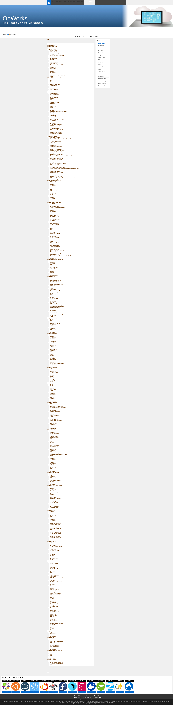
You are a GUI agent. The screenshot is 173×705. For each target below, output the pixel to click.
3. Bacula (50, 553)
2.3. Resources (52, 516)
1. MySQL (50, 368)
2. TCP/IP (50, 101)
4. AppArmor (51, 297)
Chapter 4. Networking (52, 92)
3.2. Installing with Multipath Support (56, 154)
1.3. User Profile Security (54, 281)
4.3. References (53, 120)
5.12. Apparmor (53, 601)
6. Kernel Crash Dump (53, 67)
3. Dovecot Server (52, 449)
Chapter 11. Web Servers (52, 333)
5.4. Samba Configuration (54, 247)
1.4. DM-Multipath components (55, 142)
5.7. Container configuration (55, 594)
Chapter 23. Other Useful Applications (55, 650)
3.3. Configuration (53, 557)
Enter (6, 691)
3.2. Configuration (53, 114)
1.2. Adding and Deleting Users (55, 280)
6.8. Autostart (52, 618)
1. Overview (51, 319)
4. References (51, 272)
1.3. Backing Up (53, 54)
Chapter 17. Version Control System (55, 485)
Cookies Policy (101, 76)
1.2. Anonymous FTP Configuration (56, 406)
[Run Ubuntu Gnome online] (15, 690)
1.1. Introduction (53, 182)
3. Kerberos (51, 228)
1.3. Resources (52, 664)
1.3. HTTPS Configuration (54, 338)
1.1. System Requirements (55, 51)
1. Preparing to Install (53, 50)
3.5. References (53, 455)
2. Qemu (50, 572)
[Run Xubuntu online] (91, 690)
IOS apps (100, 59)
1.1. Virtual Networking (54, 563)
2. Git (50, 493)
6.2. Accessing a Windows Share (56, 538)
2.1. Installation (52, 344)
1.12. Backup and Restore (55, 219)
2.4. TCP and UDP (53, 106)
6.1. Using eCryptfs (53, 312)
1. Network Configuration (53, 93)
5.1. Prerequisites (53, 123)
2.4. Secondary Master (54, 267)
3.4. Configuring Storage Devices (56, 157)
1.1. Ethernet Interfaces (54, 94)
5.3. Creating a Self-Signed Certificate (57, 306)
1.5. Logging (52, 210)
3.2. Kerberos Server (54, 231)
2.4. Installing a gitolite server (55, 498)
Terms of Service (101, 73)
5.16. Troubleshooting (54, 606)
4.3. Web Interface (53, 427)
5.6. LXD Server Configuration (55, 593)
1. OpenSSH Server (52, 181)
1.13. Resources (53, 220)
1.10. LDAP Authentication (55, 216)
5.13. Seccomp (53, 602)
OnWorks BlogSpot (102, 83)
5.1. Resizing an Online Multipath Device (57, 167)
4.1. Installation (52, 355)
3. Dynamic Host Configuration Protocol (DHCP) (58, 111)
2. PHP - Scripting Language (54, 342)
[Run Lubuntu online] (129, 690)
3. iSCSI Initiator (52, 418)
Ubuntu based (101, 45)
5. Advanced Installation (53, 62)
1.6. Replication (53, 211)
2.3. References (53, 479)
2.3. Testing (52, 346)
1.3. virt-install (52, 566)
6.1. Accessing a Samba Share (55, 537)
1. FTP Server (51, 403)
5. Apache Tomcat (52, 359)
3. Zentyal (50, 195)
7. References (51, 90)
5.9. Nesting (52, 597)
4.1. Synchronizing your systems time (57, 118)
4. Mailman (51, 457)
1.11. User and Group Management (56, 218)
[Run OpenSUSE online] (100, 690)
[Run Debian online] (81, 690)
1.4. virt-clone (52, 567)
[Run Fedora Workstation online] (62, 690)
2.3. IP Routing (52, 105)
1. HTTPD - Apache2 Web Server (55, 334)
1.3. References (53, 636)
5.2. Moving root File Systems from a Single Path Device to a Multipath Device (64, 168)
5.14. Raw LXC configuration (55, 603)
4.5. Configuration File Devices (55, 164)
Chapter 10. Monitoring (52, 318)
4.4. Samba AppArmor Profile (55, 528)
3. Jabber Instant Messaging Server (55, 480)
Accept (74, 703)
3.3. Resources (52, 521)
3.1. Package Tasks (53, 58)
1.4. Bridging (52, 98)
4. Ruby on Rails (52, 354)
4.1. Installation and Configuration (56, 581)
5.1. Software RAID (53, 63)
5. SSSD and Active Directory (54, 242)
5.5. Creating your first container (56, 592)
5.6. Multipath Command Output (56, 173)
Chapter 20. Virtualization (53, 560)
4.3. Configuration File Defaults (55, 162)
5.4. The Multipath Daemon (55, 171)
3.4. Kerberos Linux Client (55, 233)
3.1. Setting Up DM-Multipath (55, 153)
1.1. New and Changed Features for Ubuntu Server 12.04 (60, 138)
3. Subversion (51, 503)
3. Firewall (51, 288)
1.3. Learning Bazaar (54, 490)
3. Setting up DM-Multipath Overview (56, 151)
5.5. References (53, 366)
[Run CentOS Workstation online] (6, 690)
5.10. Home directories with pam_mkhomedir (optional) (60, 255)
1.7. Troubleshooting (53, 440)
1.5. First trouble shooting (54, 645)
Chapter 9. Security (51, 276)
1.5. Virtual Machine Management (56, 568)
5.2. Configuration (53, 362)
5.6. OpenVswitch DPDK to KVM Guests (57, 129)
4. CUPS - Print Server (53, 423)
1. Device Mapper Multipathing (54, 137)
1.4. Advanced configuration (55, 373)
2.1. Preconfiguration (54, 190)
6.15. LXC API (52, 627)
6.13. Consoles (52, 624)
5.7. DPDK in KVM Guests (54, 131)
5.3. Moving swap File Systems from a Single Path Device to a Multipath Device (65, 170)
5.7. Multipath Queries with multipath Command (59, 175)
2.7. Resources (52, 110)
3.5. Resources (52, 234)
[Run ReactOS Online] (25, 690)
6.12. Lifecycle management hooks (56, 623)
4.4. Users (52, 462)
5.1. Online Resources (54, 586)
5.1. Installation (52, 466)
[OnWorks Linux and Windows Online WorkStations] (49, 2)
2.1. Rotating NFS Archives (55, 550)
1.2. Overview (52, 140)
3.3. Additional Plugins (54, 331)
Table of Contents (51, 45)
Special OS (100, 52)
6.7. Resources (52, 76)
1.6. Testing (52, 438)
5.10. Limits (52, 598)
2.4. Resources (52, 194)
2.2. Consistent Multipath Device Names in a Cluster (60, 147)
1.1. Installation (52, 205)
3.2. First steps (52, 198)
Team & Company (101, 71)
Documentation (101, 66)
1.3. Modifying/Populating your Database (57, 207)
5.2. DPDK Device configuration (56, 124)
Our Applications (101, 55)
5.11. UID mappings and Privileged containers (58, 599)
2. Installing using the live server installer (56, 55)
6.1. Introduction (53, 68)
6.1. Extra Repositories (54, 89)
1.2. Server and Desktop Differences (57, 53)
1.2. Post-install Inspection (55, 206)
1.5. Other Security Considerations (56, 284)
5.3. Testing (52, 468)
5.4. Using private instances (55, 364)
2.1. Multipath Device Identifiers (56, 146)
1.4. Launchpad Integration (55, 492)
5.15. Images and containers (55, 605)
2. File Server (51, 512)
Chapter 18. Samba (51, 510)
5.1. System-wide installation (55, 360)
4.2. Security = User (53, 525)
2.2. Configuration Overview (55, 323)
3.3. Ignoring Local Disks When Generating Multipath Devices (61, 155)
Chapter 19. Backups (52, 541)
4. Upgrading (51, 59)
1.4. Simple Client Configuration (56, 644)
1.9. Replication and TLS (54, 215)
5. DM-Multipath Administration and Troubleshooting (59, 166)
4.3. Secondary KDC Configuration (56, 240)
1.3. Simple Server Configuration (56, 642)
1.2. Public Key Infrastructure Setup (56, 641)
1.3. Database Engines (54, 372)
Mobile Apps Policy (102, 80)
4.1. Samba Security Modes (55, 524)
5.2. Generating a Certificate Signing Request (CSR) (59, 305)
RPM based (100, 50)
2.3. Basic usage (53, 497)
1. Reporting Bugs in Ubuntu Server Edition (57, 660)
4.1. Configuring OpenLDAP (55, 237)
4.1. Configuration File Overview (56, 159)
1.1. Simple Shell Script (54, 544)
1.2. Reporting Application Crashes (56, 663)
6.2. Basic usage (53, 610)
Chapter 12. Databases (52, 367)
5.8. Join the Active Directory (55, 253)
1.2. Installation (52, 184)
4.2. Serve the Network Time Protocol (57, 119)
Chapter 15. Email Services (53, 429)
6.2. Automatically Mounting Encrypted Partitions (59, 314)
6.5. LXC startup (53, 614)
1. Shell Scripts (51, 542)
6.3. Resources (52, 540)
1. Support (51, 47)
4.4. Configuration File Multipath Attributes (58, 163)
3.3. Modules (52, 199)
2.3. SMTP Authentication (54, 445)
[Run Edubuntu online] (44, 690)
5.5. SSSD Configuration (54, 249)
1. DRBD (50, 632)
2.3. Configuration (53, 193)
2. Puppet (50, 189)
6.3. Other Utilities (53, 315)
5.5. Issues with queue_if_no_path (56, 172)
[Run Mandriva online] (119, 690)
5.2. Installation (52, 588)
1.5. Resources (52, 99)
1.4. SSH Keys (52, 186)
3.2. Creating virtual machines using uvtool (58, 577)
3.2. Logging (52, 271)
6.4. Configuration (53, 72)
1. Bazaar (50, 486)
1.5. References (53, 188)
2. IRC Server (51, 475)
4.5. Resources (52, 529)
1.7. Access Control (53, 212)
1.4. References (53, 547)
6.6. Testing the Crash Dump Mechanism (57, 75)
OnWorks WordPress (102, 85)
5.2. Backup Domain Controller (55, 533)
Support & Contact (98, 697)
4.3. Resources (52, 584)
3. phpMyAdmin (52, 392)
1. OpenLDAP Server (53, 203)
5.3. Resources (52, 534)
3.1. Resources (52, 658)
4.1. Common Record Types (55, 273)
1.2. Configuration (53, 337)
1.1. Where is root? (53, 279)
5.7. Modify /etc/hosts (54, 251)
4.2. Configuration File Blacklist (56, 160)
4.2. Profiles (52, 299)
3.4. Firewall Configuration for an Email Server (58, 454)
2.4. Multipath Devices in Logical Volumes (57, 150)
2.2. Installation (52, 192)
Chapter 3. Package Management (54, 77)
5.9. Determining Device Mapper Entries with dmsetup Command (62, 177)
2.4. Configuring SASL (54, 446)
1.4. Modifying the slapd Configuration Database (59, 208)
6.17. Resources (53, 629)
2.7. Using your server (54, 502)
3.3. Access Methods (54, 507)
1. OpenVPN (51, 638)
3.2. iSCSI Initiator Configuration (56, 420)
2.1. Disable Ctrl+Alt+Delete (55, 286)
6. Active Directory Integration (54, 536)
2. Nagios (50, 320)
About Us (99, 69)
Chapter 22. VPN (51, 637)
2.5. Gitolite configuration (54, 499)
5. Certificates (51, 302)
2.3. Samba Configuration (54, 225)
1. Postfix (50, 431)
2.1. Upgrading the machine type (56, 573)
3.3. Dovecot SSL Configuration (56, 453)
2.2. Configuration (53, 345)
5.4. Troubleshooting (53, 470)
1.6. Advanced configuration (55, 646)
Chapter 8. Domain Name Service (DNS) (55, 259)
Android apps (101, 62)
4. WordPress (51, 397)
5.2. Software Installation (54, 245)
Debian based (101, 48)
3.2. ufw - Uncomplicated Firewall (56, 290)
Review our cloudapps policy (94, 703)
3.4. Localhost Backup (54, 558)
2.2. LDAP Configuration (54, 224)
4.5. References (53, 463)
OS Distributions (101, 43)
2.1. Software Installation (54, 223)
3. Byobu (50, 657)
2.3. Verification (53, 389)
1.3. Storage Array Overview (55, 141)
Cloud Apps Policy (102, 78)
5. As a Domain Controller (54, 531)
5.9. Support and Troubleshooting (56, 133)
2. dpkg (50, 80)
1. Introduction (51, 79)
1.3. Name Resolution (54, 97)
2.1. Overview (52, 263)
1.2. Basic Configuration (54, 433)
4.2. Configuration (53, 357)
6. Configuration (52, 88)
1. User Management (53, 277)
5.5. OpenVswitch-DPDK (54, 128)
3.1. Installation (52, 112)
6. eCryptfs (51, 311)
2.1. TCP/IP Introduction (54, 102)
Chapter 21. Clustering (52, 631)
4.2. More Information (54, 275)
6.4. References (53, 316)
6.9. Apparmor (52, 619)
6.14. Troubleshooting (54, 625)
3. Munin (50, 327)
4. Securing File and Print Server (55, 523)
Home (7, 34)
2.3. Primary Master (53, 266)
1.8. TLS (51, 214)
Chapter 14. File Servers (52, 402)
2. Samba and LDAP (52, 221)
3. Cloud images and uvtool (54, 575)
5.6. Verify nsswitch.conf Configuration (57, 250)
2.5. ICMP (51, 107)
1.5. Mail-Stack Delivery (54, 437)
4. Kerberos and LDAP (53, 236)
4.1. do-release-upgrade (54, 60)
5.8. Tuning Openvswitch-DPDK (56, 132)
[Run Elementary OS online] (34, 690)
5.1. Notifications (53, 86)
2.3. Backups (52, 380)
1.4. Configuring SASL (54, 436)
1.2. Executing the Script (54, 545)
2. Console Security (52, 285)
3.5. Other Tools (53, 294)
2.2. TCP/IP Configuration (54, 103)
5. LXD (50, 585)
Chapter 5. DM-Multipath (52, 136)
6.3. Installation (52, 71)
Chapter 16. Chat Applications (53, 472)
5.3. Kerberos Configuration (55, 246)
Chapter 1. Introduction (52, 46)
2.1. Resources (52, 655)
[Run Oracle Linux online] (53, 690)
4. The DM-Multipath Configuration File (56, 158)
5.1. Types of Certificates (54, 303)
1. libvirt (50, 562)
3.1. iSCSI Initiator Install (54, 419)
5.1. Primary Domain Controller (56, 532)
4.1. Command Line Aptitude (55, 84)
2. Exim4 (50, 441)
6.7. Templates (52, 616)
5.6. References (53, 310)
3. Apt (50, 81)
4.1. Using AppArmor (54, 298)
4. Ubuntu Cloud (52, 580)
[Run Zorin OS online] (110, 690)
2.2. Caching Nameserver (54, 264)
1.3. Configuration (53, 185)
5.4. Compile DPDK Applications (56, 127)
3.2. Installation (52, 555)
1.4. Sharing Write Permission (55, 340)
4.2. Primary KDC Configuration (56, 238)
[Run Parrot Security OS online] (72, 690)
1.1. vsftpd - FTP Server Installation (56, 405)
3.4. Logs (51, 293)
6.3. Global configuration (54, 611)
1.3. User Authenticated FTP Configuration (58, 407)
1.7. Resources (52, 571)
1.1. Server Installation (54, 640)
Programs (100, 64)
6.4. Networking (53, 612)
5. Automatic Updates (53, 85)
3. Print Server (51, 518)
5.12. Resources (53, 258)
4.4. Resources (52, 241)
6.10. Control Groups (54, 620)
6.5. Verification (53, 73)
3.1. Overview (52, 229)
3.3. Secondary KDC (53, 232)
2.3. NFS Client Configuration (55, 415)
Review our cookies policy (83, 703)
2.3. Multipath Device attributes (56, 149)
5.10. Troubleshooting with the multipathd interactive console (61, 179)
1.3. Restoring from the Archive (56, 546)
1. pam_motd (51, 651)
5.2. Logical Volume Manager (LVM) (56, 64)
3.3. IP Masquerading (54, 292)
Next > (48, 39)
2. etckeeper (51, 654)
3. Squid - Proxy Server (53, 349)
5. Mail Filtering (51, 464)
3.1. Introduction (53, 289)
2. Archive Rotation (52, 549)
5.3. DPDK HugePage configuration (56, 125)
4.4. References (53, 428)
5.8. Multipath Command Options (56, 176)
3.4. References (53, 201)
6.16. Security (52, 628)
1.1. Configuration (53, 633)
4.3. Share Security (53, 527)
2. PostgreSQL (51, 376)
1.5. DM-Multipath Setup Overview (56, 144)
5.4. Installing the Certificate (55, 307)
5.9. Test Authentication (54, 254)
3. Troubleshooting (52, 268)
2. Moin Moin (51, 385)
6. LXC (50, 607)
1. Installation (51, 260)
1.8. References (53, 649)
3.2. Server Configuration (54, 506)
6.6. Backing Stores (53, 615)
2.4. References (53, 325)
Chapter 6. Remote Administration (54, 180)
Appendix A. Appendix (52, 659)
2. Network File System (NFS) (54, 411)
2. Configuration (52, 262)
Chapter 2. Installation (52, 49)
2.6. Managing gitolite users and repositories (58, 501)
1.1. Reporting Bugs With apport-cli (56, 662)
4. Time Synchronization (53, 116)
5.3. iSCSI (51, 66)
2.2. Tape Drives (53, 551)
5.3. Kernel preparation (54, 589)
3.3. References (53, 115)
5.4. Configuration (53, 590)
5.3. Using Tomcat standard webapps (57, 363)
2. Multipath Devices (52, 145)
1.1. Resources (52, 653)
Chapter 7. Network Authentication (54, 202)
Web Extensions (101, 57)
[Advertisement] (86, 30)
